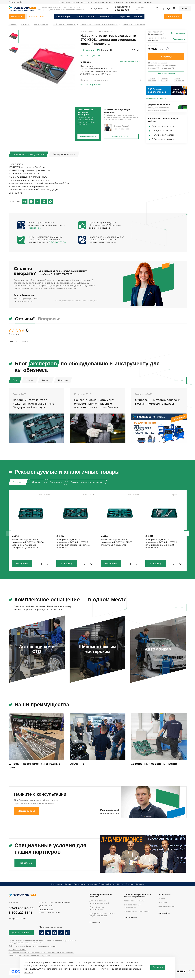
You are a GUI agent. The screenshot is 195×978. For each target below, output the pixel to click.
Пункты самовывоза (179, 79)
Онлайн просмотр (88, 136)
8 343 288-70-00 (21, 908)
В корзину (166, 56)
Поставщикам (130, 918)
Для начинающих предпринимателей (99, 902)
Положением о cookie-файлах (79, 969)
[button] (183, 380)
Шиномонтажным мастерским (132, 906)
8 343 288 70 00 (122, 7)
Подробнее (34, 228)
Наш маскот (95, 922)
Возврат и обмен (166, 906)
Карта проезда (46, 909)
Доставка (162, 902)
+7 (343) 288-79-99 (63, 274)
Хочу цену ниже (178, 33)
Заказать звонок (21, 932)
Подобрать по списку (121, 136)
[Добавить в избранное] (133, 50)
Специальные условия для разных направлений (137, 896)
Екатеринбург (17, 2)
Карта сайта (164, 913)
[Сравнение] (162, 8)
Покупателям (164, 895)
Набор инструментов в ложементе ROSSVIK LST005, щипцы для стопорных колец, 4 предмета (74, 543)
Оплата (161, 899)
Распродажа (124, 16)
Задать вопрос (26, 811)
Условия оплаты (164, 79)
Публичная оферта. (17, 946)
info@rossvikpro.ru (17, 918)
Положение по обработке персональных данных (29, 956)
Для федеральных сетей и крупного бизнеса (102, 914)
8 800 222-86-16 (21, 912)
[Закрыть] (171, 960)
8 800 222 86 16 (122, 10)
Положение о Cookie (17, 949)
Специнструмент (64, 16)
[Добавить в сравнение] (138, 50)
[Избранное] (168, 8)
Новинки (138, 16)
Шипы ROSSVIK (106, 16)
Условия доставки (152, 79)
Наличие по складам (166, 73)
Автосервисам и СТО (134, 901)
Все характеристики (90, 84)
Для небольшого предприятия (98, 908)
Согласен (158, 967)
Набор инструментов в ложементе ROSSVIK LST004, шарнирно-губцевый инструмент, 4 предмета (28, 543)
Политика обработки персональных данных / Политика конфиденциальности (41, 952)
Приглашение (179, 39)
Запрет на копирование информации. (41, 946)
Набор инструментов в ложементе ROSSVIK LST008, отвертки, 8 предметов (117, 542)
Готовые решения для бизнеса (101, 896)
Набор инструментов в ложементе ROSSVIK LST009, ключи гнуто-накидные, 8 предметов (161, 543)
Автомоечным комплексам (137, 911)
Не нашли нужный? (90, 55)
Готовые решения (86, 16)
